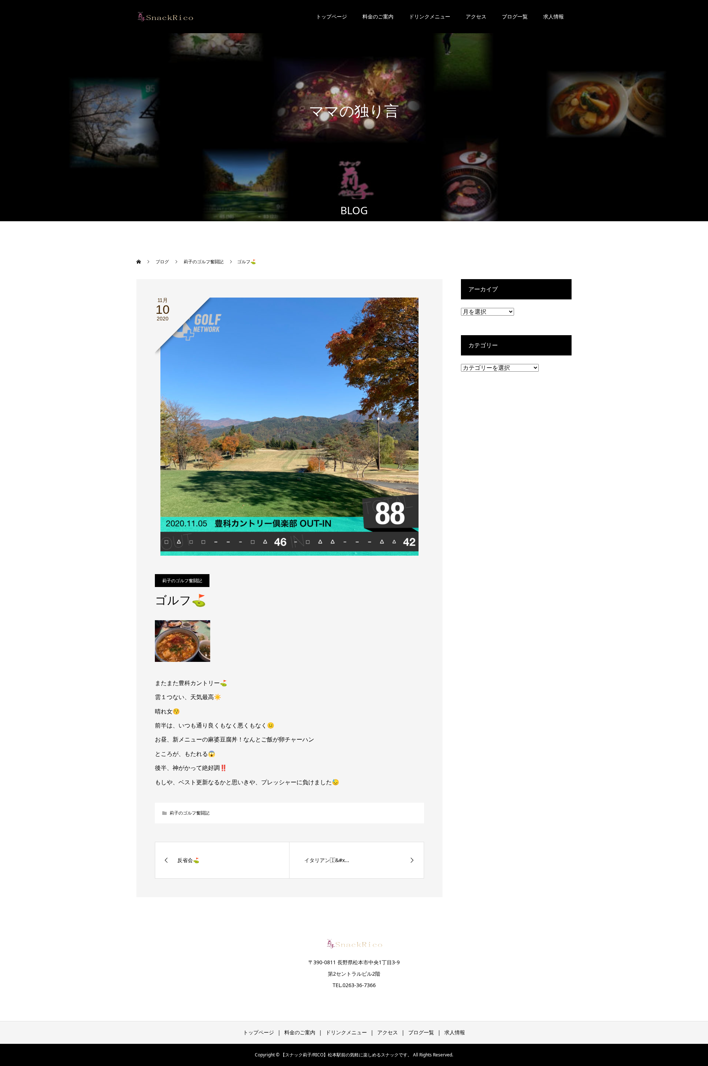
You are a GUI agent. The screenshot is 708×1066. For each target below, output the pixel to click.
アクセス (476, 16)
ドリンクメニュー (429, 16)
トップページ (331, 16)
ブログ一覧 (515, 16)
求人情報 (553, 16)
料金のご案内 (377, 16)
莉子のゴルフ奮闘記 (182, 580)
